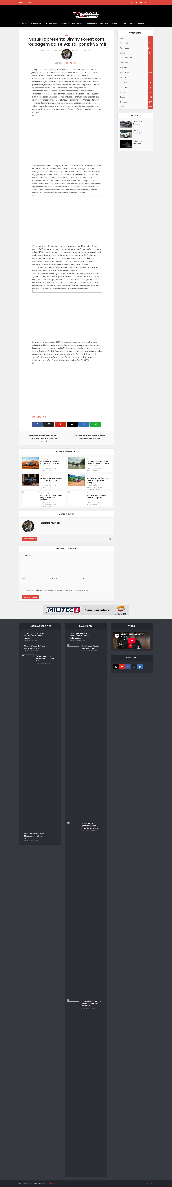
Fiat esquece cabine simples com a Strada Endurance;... (79, 635)
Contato (28, 2)
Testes (123, 24)
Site (83, 578)
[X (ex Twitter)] (134, 666)
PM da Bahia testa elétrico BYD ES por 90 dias (45, 658)
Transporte (92, 24)
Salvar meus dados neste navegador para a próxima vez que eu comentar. (56, 590)
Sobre (24, 24)
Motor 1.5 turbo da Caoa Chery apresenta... (34, 647)
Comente (26, 555)
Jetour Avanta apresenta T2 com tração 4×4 (51, 479)
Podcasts (104, 24)
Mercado (65, 24)
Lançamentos (49, 459)
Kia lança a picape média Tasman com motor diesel (98, 462)
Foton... (136, 124)
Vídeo (114, 24)
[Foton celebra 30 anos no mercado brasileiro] (126, 124)
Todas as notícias (29, 539)
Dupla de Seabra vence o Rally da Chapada (97, 496)
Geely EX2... (138, 133)
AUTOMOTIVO (39, 417)
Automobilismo (50, 24)
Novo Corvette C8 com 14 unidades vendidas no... (34, 835)
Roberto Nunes (59, 50)
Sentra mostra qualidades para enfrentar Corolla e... (90, 825)
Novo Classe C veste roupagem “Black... (90, 647)
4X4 (131, 24)
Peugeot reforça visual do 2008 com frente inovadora (91, 1003)
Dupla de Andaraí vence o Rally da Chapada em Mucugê (98, 480)
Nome (25, 578)
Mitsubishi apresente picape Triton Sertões (49, 462)
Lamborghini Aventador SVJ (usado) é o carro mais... (34, 635)
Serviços (47, 493)
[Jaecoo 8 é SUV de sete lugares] (126, 144)
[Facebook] (128, 666)
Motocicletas (77, 24)
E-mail (55, 578)
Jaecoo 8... (138, 143)
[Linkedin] (140, 666)
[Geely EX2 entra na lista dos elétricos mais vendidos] (126, 134)
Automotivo (36, 24)
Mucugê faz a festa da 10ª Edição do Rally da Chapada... (51, 497)
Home (21, 2)
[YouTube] (122, 666)
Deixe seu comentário (77, 641)
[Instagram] (116, 666)
